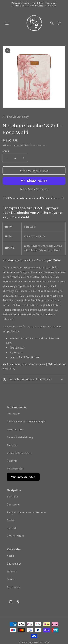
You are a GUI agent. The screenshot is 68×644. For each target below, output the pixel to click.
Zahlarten (12, 445)
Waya (28, 642)
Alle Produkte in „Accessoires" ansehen (24, 364)
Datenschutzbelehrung (20, 437)
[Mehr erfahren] (63, 198)
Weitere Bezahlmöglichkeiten (34, 189)
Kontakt (11, 528)
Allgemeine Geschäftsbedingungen (26, 421)
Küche (10, 555)
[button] (7, 23)
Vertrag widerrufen (23, 476)
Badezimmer (14, 563)
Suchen (11, 520)
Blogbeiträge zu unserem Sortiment (27, 512)
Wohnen (11, 571)
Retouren (12, 460)
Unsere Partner (15, 535)
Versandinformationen (19, 452)
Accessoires (13, 587)
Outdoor (12, 579)
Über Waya (13, 504)
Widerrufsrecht (15, 429)
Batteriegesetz (15, 468)
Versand (17, 145)
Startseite (12, 496)
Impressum (13, 413)
